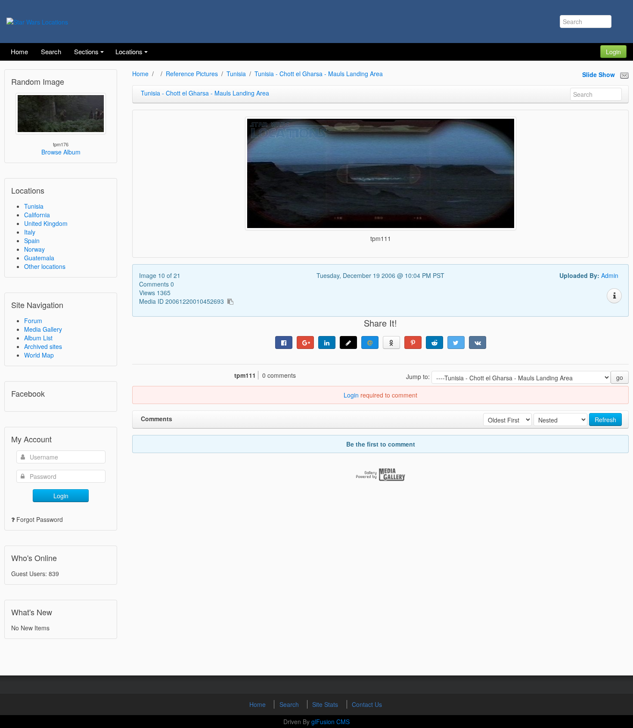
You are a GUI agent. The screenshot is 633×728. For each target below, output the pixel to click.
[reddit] (434, 342)
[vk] (477, 342)
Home (140, 73)
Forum (33, 320)
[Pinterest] (413, 342)
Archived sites (43, 346)
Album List (38, 337)
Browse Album (61, 152)
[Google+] (305, 342)
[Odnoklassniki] (391, 342)
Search (290, 704)
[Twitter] (456, 342)
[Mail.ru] (370, 342)
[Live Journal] (348, 342)
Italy (29, 232)
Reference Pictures (192, 73)
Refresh (605, 419)
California (37, 214)
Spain (32, 240)
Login (613, 51)
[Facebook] (283, 342)
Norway (34, 249)
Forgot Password (39, 519)
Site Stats (326, 704)
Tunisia (33, 206)
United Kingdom (46, 223)
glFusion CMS (330, 721)
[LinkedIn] (326, 342)
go (619, 377)
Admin (609, 275)
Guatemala (39, 257)
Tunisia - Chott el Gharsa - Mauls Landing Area (318, 73)
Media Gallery (43, 329)
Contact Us (367, 704)
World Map (39, 355)
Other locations (44, 266)
